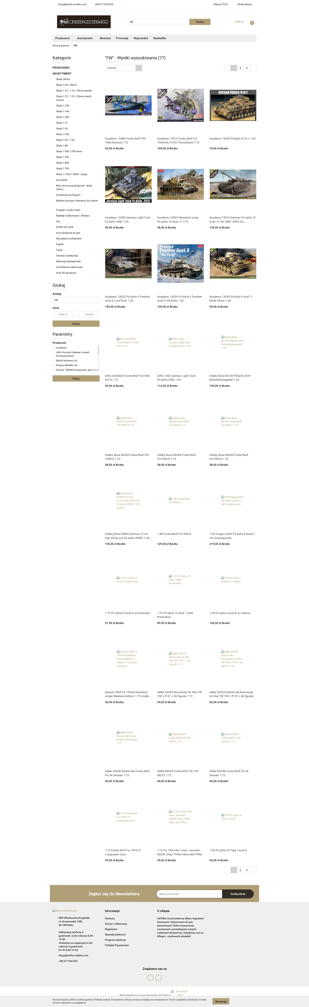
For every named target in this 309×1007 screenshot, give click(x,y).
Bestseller (159, 38)
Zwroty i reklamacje (116, 923)
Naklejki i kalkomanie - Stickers (73, 215)
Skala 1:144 (62, 111)
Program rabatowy (115, 939)
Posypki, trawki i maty (68, 209)
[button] (112, 911)
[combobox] (123, 68)
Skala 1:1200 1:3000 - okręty (71, 174)
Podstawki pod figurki (68, 194)
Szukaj (76, 323)
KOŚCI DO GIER (65, 227)
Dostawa (110, 918)
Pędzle (59, 244)
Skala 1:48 (62, 145)
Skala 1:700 (62, 168)
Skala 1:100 (62, 105)
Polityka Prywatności (117, 945)
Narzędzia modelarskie (69, 238)
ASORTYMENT (62, 73)
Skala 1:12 (62, 122)
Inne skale (61, 179)
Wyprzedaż (141, 38)
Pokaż (76, 378)
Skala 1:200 (62, 117)
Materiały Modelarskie (68, 261)
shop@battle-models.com (73, 955)
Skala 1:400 (62, 162)
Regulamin (111, 929)
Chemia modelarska (67, 255)
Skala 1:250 (62, 134)
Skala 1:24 (62, 128)
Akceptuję (221, 1001)
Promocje (122, 38)
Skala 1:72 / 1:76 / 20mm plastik (74, 90)
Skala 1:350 (62, 157)
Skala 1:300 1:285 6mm (69, 151)
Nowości (105, 38)
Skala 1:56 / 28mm (66, 84)
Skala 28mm (63, 79)
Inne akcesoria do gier (68, 232)
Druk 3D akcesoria (66, 272)
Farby (59, 249)
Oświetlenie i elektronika (69, 267)
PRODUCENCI (61, 67)
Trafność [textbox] (111, 68)
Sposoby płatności (115, 934)
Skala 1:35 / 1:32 (65, 139)
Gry (58, 221)
